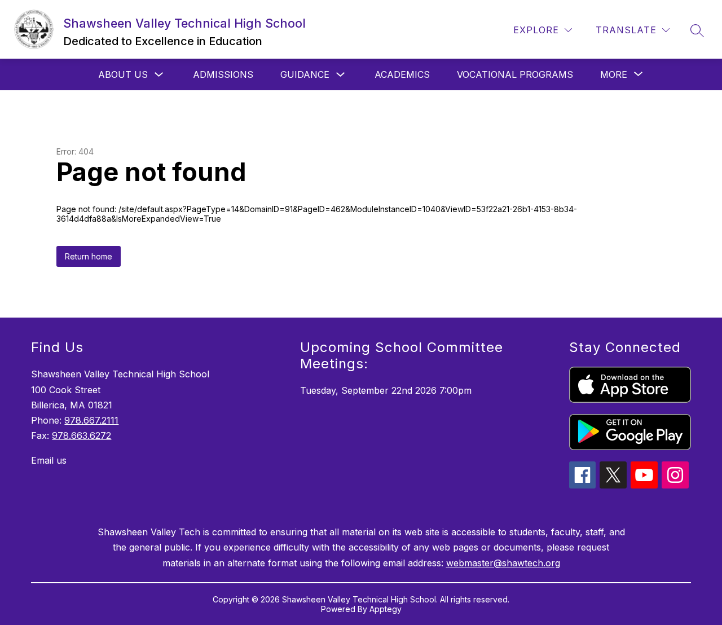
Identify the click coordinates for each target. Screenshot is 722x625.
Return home (88, 256)
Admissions (223, 74)
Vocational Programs (515, 74)
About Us (123, 74)
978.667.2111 (91, 420)
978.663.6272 (81, 435)
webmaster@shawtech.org (503, 563)
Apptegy (385, 609)
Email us (49, 460)
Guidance (304, 74)
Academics (402, 74)
